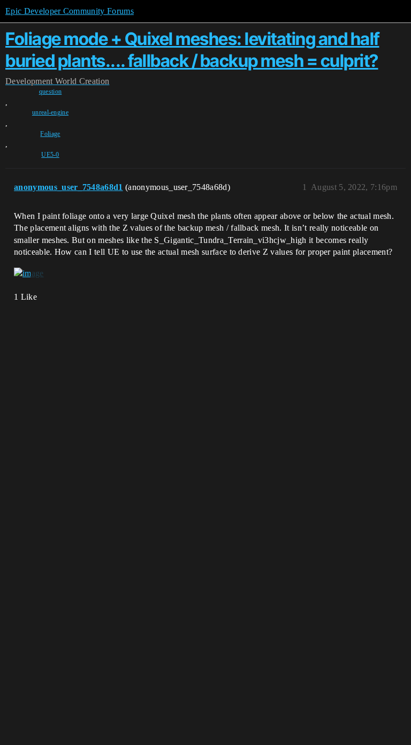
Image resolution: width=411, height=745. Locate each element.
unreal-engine (50, 112)
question (50, 91)
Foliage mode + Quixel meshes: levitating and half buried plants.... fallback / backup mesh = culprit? (192, 49)
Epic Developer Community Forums (69, 11)
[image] (29, 273)
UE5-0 (50, 154)
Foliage (50, 134)
